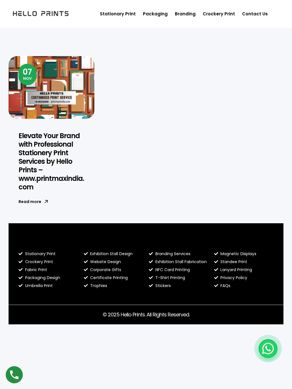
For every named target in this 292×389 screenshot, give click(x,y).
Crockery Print (219, 14)
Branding (185, 14)
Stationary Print (118, 14)
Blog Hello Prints (39, 242)
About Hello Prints (107, 242)
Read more (30, 201)
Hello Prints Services (175, 242)
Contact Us (255, 14)
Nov (27, 73)
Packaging (155, 14)
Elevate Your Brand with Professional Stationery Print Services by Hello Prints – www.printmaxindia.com (51, 161)
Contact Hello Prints (240, 242)
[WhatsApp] (268, 348)
